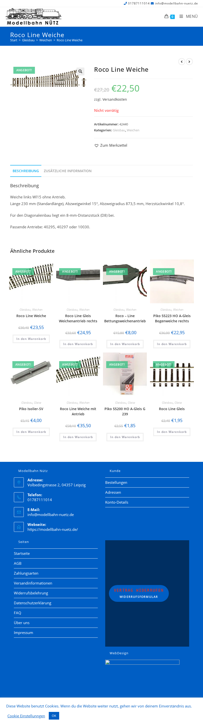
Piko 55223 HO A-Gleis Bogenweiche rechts (172, 318)
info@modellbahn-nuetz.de (176, 3)
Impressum (23, 632)
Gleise (37, 402)
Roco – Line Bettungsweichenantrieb (125, 318)
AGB (18, 563)
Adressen (113, 492)
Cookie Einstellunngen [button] (26, 716)
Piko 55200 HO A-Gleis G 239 (124, 411)
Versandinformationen (33, 583)
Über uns (21, 622)
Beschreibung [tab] (26, 171)
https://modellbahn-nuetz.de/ (52, 529)
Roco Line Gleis (172, 408)
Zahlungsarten (26, 573)
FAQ (17, 612)
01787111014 (139, 3)
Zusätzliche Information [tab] (68, 171)
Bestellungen (116, 482)
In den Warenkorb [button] (31, 339)
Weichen (133, 130)
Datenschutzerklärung (32, 602)
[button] (80, 71)
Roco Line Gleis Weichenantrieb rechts (78, 318)
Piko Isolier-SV (31, 408)
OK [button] (54, 715)
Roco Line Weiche (69, 40)
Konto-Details (116, 502)
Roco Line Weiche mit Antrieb (78, 411)
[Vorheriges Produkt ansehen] (181, 61)
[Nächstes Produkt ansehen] (189, 61)
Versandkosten (114, 99)
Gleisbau (119, 130)
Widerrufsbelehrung (31, 592)
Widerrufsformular (139, 593)
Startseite (22, 553)
